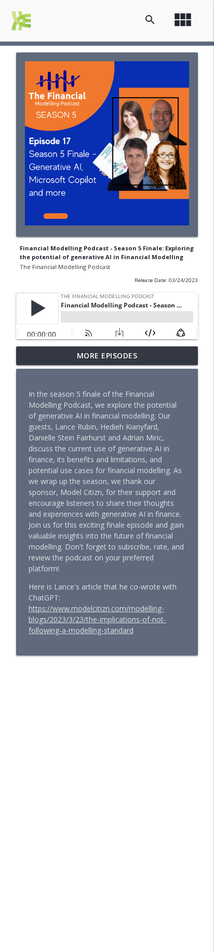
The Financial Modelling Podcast (65, 267)
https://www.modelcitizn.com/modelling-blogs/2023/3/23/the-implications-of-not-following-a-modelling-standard (97, 619)
